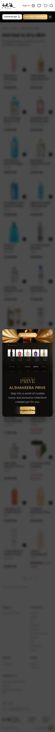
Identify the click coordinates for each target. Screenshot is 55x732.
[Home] (9, 5)
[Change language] (33, 5)
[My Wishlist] (39, 5)
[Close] (47, 334)
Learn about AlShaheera (35, 17)
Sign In (26, 6)
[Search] (51, 5)
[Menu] (50, 16)
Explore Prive (27, 410)
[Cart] (45, 5)
